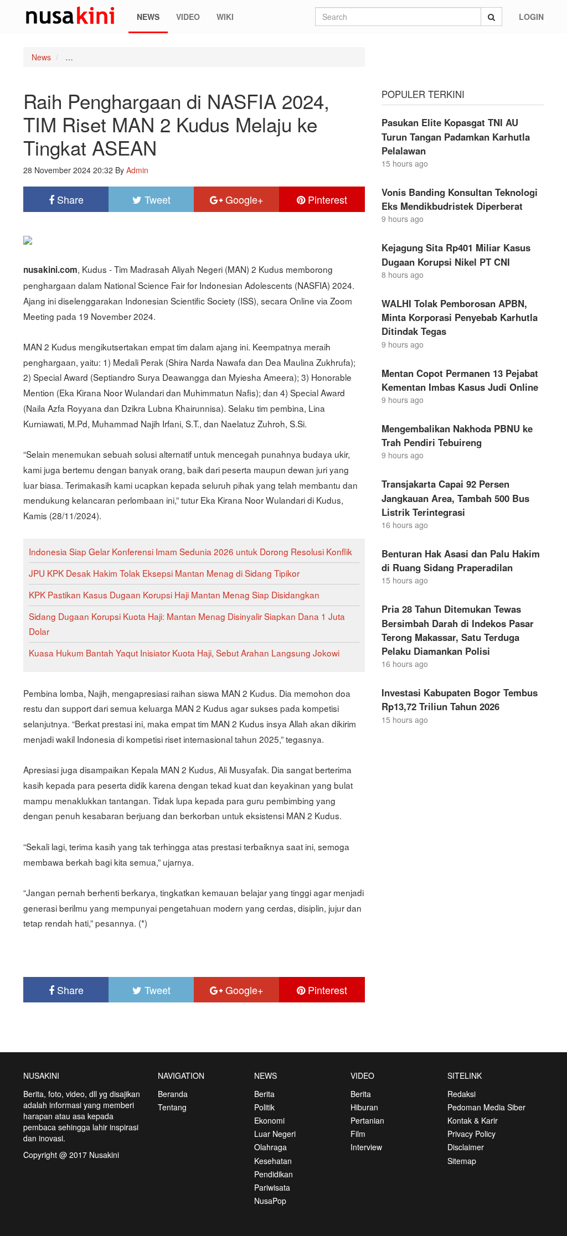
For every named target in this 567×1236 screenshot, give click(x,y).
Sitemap (461, 1160)
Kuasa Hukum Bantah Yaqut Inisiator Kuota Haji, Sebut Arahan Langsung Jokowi (184, 653)
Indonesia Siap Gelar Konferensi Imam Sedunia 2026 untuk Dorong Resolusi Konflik (190, 551)
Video (188, 16)
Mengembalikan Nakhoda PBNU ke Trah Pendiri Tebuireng (457, 435)
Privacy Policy (471, 1133)
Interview (366, 1146)
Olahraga (270, 1146)
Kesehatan (273, 1160)
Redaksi (461, 1093)
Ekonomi (269, 1120)
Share (69, 199)
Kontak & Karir (472, 1120)
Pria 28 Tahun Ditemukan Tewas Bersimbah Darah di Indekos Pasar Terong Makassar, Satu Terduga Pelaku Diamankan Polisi (458, 630)
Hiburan (364, 1107)
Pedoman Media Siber (486, 1107)
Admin (137, 169)
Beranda (173, 1093)
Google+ (243, 199)
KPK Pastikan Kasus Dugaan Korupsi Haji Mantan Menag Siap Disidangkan (174, 594)
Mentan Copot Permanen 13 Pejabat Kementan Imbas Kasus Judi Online (460, 380)
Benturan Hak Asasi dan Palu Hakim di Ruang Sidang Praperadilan (461, 560)
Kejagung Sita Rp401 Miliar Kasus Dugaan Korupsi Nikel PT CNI (456, 254)
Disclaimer (465, 1146)
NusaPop (270, 1200)
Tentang (172, 1107)
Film (357, 1133)
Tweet (156, 199)
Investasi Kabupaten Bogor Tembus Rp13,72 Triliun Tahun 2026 (460, 699)
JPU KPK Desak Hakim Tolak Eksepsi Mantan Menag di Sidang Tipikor (164, 573)
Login (531, 16)
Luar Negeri (275, 1133)
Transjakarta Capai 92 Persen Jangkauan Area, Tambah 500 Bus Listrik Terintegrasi (455, 497)
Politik (264, 1107)
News (148, 16)
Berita (264, 1093)
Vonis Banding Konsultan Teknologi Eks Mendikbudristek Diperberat (460, 199)
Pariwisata (272, 1187)
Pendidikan (273, 1174)
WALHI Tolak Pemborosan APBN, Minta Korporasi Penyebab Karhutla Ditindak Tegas (460, 317)
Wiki (225, 16)
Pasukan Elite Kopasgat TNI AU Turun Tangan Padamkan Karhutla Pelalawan (456, 136)
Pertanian (367, 1120)
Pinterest (326, 199)
